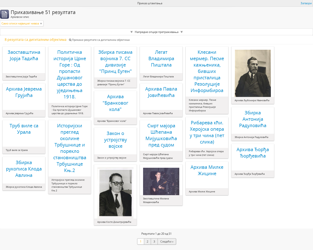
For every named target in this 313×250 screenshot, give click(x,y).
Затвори (306, 3)
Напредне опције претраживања (156, 32)
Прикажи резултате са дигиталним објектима (100, 40)
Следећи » (166, 241)
